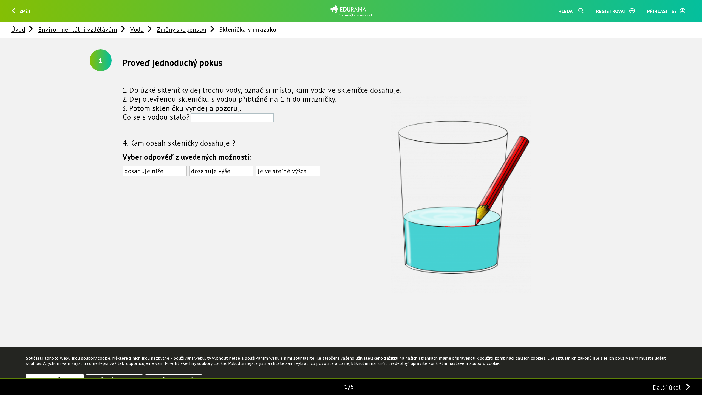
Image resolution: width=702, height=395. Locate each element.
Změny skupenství (181, 29)
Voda (137, 29)
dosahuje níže (143, 171)
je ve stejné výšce (282, 171)
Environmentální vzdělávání (77, 29)
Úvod (18, 29)
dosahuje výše (210, 171)
